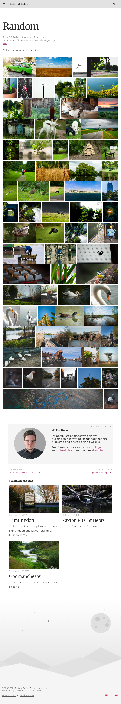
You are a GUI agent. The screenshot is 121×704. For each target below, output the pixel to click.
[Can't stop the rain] (41, 108)
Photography (47, 40)
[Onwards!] (69, 316)
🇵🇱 (116, 695)
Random (21, 26)
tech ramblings (91, 447)
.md (5, 43)
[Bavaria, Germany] (99, 129)
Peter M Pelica (18, 4)
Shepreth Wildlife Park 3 (26, 472)
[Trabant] (19, 67)
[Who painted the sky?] (108, 108)
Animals (11, 40)
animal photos (66, 450)
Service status (27, 695)
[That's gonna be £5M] (85, 150)
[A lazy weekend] (19, 336)
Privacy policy (9, 695)
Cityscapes (23, 40)
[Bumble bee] (46, 316)
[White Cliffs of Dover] (83, 191)
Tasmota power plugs (96, 472)
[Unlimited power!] (80, 67)
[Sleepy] (79, 108)
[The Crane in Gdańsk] (61, 357)
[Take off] (50, 233)
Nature (34, 40)
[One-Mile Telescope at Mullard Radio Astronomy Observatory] (108, 357)
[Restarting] (10, 88)
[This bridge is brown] (10, 212)
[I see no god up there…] (43, 88)
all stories (98, 450)
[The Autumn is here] (51, 378)
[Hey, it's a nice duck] (19, 233)
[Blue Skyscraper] (110, 191)
